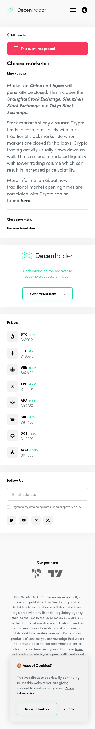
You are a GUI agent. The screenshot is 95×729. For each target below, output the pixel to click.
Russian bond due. (21, 227)
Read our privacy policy (66, 507)
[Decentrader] (26, 10)
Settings (68, 708)
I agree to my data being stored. (46, 507)
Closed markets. (19, 219)
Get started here (43, 293)
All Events (18, 35)
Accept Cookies (37, 708)
